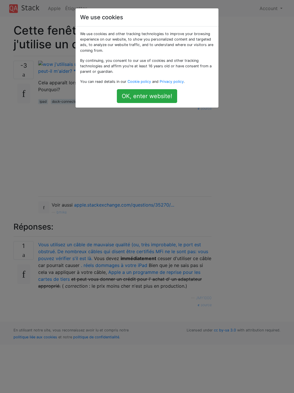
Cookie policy (139, 81)
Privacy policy (172, 81)
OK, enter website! (147, 96)
